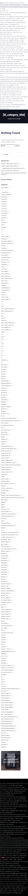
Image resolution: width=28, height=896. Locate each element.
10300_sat (3, 217)
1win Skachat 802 (5, 252)
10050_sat (3, 203)
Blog (2, 427)
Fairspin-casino (5, 481)
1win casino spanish (6, 241)
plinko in (3, 637)
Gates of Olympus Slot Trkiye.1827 (10, 170)
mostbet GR (4, 581)
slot (2, 679)
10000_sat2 (4, 199)
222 (2, 315)
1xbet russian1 (5, 299)
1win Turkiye (4, 255)
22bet (2, 318)
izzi (2, 530)
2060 (2, 306)
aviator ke (4, 390)
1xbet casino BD (5, 276)
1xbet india (4, 280)
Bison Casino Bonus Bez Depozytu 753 (11, 420)
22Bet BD (3, 320)
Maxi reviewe (4, 555)
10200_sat (3, 215)
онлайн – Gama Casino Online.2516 (10, 163)
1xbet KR (3, 285)
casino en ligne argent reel (8, 448)
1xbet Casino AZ (5, 273)
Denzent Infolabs (10, 857)
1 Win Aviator (4, 192)
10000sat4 (3, 201)
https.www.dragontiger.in (8, 525)
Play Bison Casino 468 (7, 632)
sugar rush (4, 691)
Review (3, 658)
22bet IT (3, 332)
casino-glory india (6, 467)
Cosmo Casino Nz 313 (6, 472)
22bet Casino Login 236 (7, 325)
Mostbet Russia (5, 593)
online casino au (5, 611)
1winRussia (4, 264)
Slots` (2, 684)
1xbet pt (3, 292)
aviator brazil (5, 381)
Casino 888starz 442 (6, 446)
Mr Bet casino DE (5, 597)
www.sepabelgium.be (6, 723)
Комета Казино (5, 735)
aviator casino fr (6, 385)
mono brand (4, 565)
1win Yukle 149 (5, 262)
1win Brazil (4, 238)
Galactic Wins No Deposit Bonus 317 (10, 495)
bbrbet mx (4, 409)
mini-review (4, 558)
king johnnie (4, 544)
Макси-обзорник (5, 737)
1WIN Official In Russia (7, 250)
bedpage (3, 411)
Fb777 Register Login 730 (7, 483)
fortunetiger (4, 490)
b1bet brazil (4, 399)
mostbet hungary (5, 583)
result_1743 (4, 656)
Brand (2, 437)
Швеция (3, 747)
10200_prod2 (4, 213)
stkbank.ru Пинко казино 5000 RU (10, 688)
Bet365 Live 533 (5, 413)
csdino (3, 476)
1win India (3, 248)
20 (1, 304)
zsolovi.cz (4, 733)
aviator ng (4, 395)
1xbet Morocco (5, 290)
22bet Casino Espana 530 (7, 322)
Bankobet (3, 402)
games (2, 507)
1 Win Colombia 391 (6, 194)
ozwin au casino (5, 616)
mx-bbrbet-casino (5, 602)
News (2, 607)
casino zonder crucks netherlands (10, 464)
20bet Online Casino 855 (7, 308)
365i (2, 346)
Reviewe (3, 660)
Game (2, 504)
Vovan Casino (4, 709)
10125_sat (3, 206)
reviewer (3, 663)
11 (1, 229)
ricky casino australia (7, 670)
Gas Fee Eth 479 (5, 509)
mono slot (4, 567)
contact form (15, 883)
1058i (2, 224)
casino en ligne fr (6, 451)
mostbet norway (5, 588)
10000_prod (4, 197)
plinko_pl (3, 642)
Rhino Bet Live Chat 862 (7, 667)
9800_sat (3, 371)
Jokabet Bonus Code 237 (7, 537)
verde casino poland (6, 705)
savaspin (3, 674)
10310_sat (3, 222)
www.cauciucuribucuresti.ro (9, 716)
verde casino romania (7, 707)
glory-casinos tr (5, 511)
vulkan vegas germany (7, 712)
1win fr (3, 245)
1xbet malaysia (5, 287)
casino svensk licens (6, 460)
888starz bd (4, 360)
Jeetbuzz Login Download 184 (9, 534)
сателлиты (4, 744)
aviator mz (4, 392)
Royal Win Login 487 (6, 672)
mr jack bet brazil (6, 600)
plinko (2, 635)
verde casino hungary (7, 702)
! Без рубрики (4, 187)
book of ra (4, 432)
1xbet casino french (6, 278)
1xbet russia (4, 297)
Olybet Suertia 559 (6, 609)
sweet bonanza (5, 693)
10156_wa (3, 208)
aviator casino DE (6, 383)
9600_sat (3, 369)
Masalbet (3, 553)
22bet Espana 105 (5, 327)
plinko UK (3, 639)
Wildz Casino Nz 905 (6, 714)
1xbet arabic (4, 271)
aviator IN (3, 388)
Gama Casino (4, 499)
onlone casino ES (5, 614)
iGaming (3, 527)
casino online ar (5, 455)
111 (2, 231)
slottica (3, 686)
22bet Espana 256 (5, 329)
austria (3, 376)
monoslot (3, 576)
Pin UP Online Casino (6, 625)
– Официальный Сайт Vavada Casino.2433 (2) (13, 168)
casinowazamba (5, 469)
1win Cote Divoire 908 (7, 243)
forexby (3, 485)
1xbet (2, 266)
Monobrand (4, 569)
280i (2, 339)
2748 (2, 336)
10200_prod (4, 210)
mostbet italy (5, 586)
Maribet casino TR (6, 551)
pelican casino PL (5, 618)
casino (3, 444)
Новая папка (4, 740)
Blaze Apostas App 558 (7, 425)
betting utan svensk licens (8, 418)
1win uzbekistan (5, 257)
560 (2, 350)
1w (2, 234)
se (1, 677)
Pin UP (2, 621)
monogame (4, 574)
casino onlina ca (5, 453)
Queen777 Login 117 (6, 649)
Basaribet (3, 404)
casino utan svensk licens (8, 462)
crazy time (4, 474)
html (2, 520)
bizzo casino (4, 423)
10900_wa (3, 227)
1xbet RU (3, 294)
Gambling (3, 502)
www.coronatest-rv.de (7, 719)
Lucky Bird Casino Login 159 (8, 548)
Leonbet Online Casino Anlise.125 (10, 166)
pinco (2, 630)
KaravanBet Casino (6, 539)
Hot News (3, 518)
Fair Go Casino (5, 479)
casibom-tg (4, 441)
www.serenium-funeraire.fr (8, 726)
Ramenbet (3, 653)
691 (2, 355)
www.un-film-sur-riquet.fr (8, 730)
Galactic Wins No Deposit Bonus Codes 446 (12, 497)
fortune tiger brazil (6, 488)
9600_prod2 (4, 367)
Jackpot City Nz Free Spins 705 (9, 532)
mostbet (3, 579)
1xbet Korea (4, 283)
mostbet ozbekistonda (7, 590)
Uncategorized (5, 700)
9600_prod (4, 364)
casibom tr (4, 439)
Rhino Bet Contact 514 (7, 665)
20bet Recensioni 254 (6, 311)
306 (2, 343)
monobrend (4, 572)
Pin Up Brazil (4, 623)
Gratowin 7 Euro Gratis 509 (8, 513)
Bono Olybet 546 (5, 430)
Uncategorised (5, 698)
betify (2, 416)
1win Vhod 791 (5, 259)
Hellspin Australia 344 (7, 516)
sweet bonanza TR (6, 695)
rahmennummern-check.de (8, 651)
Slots (2, 681)
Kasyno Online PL (5, 541)
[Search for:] (8, 145)
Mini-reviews (4, 560)
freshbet (3, 492)
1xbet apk (3, 269)
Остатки (3, 742)
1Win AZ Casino (5, 236)
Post (2, 644)
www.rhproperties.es (7, 721)
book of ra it (4, 434)
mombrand (4, 562)
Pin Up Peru (4, 628)
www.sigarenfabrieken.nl (8, 728)
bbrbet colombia (5, 406)
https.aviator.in (5, 523)
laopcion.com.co (5, 546)
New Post (3, 604)
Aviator (3, 378)
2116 (2, 313)
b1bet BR (3, 397)
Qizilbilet (3, 646)
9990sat (3, 374)
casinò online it (5, 458)
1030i (2, 220)
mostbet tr (4, 595)
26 (1, 334)
